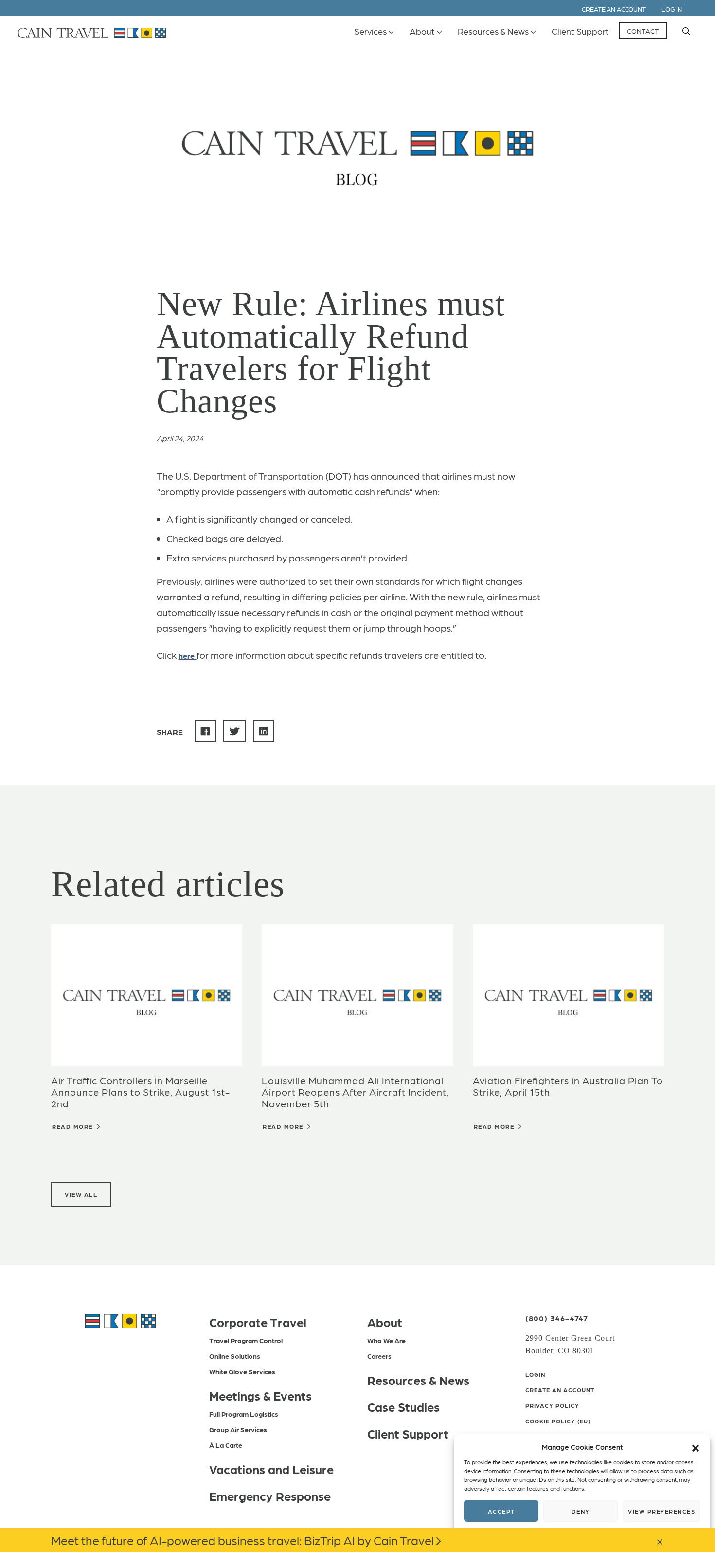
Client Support (580, 31)
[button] (695, 1447)
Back (191, 64)
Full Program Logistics (243, 1414)
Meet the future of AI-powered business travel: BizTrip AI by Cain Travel (242, 1540)
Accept (501, 1511)
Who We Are (386, 1340)
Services (370, 31)
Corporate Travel (257, 1321)
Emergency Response (270, 1495)
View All (81, 1194)
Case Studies (403, 1406)
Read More (73, 1126)
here (188, 655)
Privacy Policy (552, 1405)
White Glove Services (242, 1371)
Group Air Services (238, 1429)
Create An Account (559, 1389)
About (422, 31)
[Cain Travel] (120, 1320)
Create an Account (614, 9)
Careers (379, 1356)
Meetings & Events (260, 1395)
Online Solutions (234, 1356)
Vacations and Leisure (271, 1468)
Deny (581, 1511)
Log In (671, 9)
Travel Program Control (246, 1340)
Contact (643, 31)
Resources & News (493, 31)
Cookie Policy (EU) (557, 1421)
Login (535, 1374)
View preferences (661, 1511)
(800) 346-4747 (556, 1318)
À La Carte (225, 1445)
